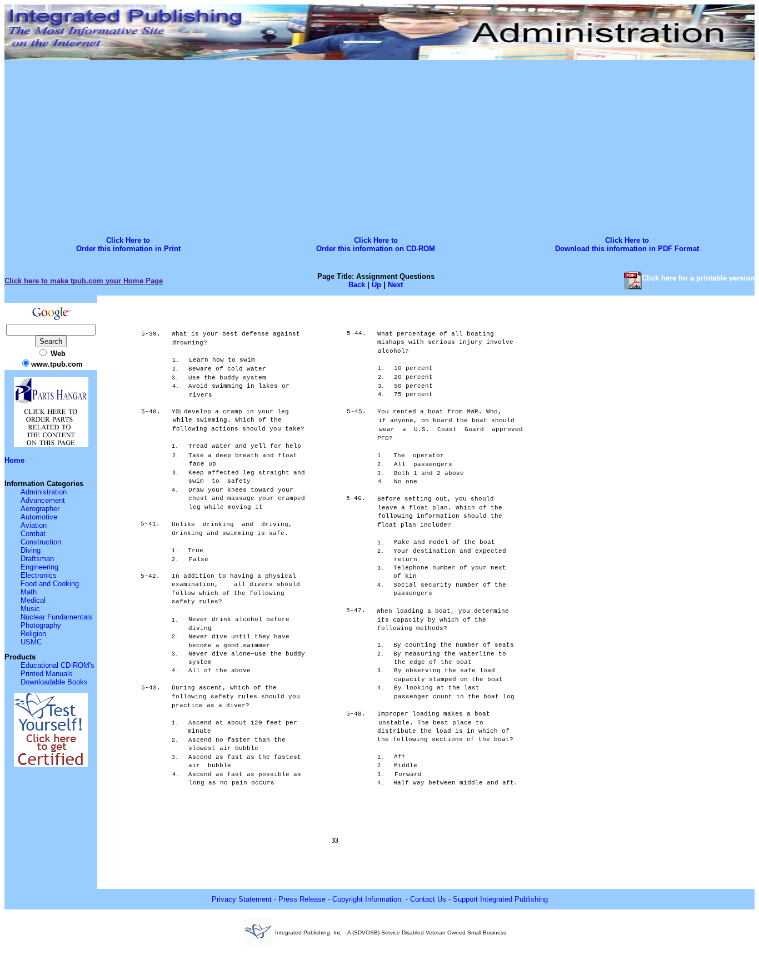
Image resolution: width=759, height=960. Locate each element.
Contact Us (428, 899)
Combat (33, 533)
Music (30, 608)
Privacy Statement (242, 899)
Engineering (39, 567)
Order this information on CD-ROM (375, 248)
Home (14, 460)
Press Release (302, 899)
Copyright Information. (367, 899)
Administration (44, 492)
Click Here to (128, 240)
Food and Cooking (50, 583)
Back (356, 285)
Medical (33, 600)
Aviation (34, 525)
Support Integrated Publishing (500, 899)
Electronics (39, 575)
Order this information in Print (128, 248)
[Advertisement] (379, 146)
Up (376, 285)
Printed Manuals (47, 673)
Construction (41, 542)
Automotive (39, 517)
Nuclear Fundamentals (57, 617)
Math (29, 592)
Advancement (43, 500)
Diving (31, 550)
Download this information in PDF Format (627, 248)
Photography (41, 625)
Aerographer (40, 508)
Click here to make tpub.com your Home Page (83, 281)
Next (395, 285)
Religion (33, 633)
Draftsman (37, 558)
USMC (31, 642)
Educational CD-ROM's (57, 665)
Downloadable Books (54, 682)
